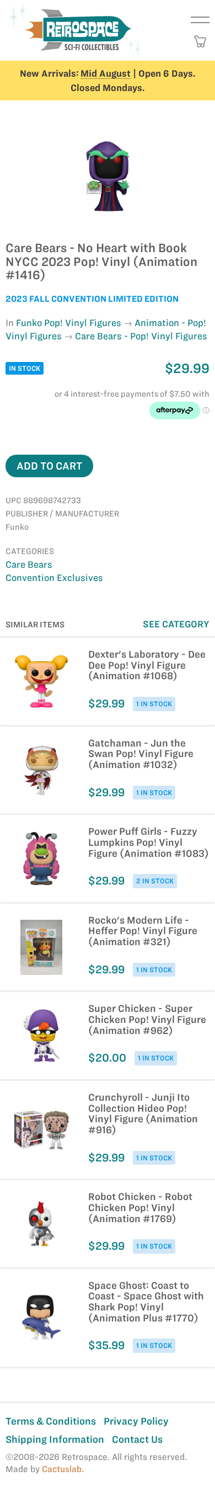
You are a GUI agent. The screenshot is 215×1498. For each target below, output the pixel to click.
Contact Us (137, 1439)
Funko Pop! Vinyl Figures (68, 323)
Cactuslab (62, 1469)
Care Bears (29, 564)
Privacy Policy (136, 1421)
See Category (176, 624)
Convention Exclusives (54, 578)
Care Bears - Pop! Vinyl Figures (141, 336)
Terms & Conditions (51, 1421)
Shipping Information (55, 1439)
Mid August (105, 73)
